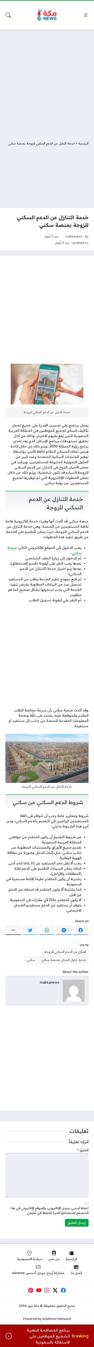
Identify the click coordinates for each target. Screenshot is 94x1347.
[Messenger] (64, 930)
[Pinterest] (30, 1290)
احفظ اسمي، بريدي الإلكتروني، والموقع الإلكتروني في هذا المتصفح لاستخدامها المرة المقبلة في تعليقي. (50, 1210)
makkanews (74, 236)
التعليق (83, 1150)
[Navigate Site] (85, 15)
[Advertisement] (47, 82)
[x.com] (55, 1290)
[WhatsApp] (47, 930)
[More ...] (13, 930)
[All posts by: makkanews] (74, 990)
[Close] (8, 1336)
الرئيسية (83, 143)
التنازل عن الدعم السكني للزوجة (65, 952)
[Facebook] (81, 930)
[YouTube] (38, 1290)
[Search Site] (8, 15)
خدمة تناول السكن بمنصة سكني (63, 960)
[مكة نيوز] (47, 15)
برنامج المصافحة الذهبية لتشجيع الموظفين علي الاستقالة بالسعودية (48, 1336)
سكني (31, 960)
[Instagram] (47, 1290)
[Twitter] (30, 930)
